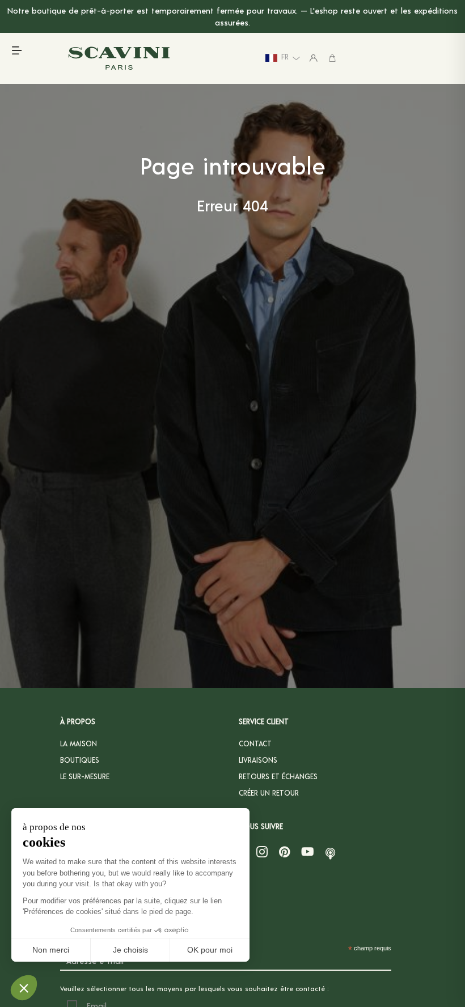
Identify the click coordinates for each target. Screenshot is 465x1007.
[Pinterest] (284, 852)
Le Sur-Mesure (84, 776)
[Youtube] (307, 852)
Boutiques (79, 759)
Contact (255, 743)
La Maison (78, 743)
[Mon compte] (314, 57)
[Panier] (332, 57)
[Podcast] (330, 852)
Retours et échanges (278, 776)
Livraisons (258, 759)
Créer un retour (269, 792)
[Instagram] (262, 852)
